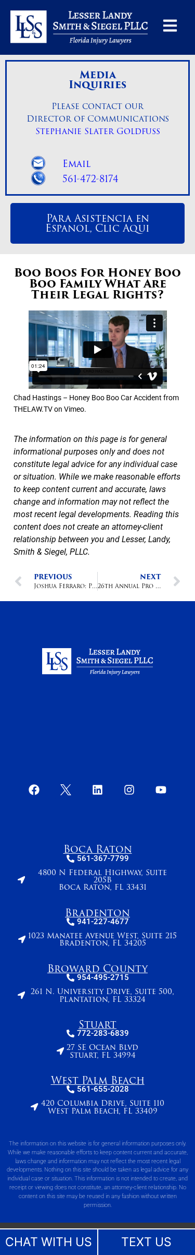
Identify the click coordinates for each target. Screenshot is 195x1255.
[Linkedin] (98, 789)
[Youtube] (161, 789)
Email (76, 164)
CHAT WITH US (48, 1242)
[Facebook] (34, 789)
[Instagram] (129, 789)
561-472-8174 (90, 179)
